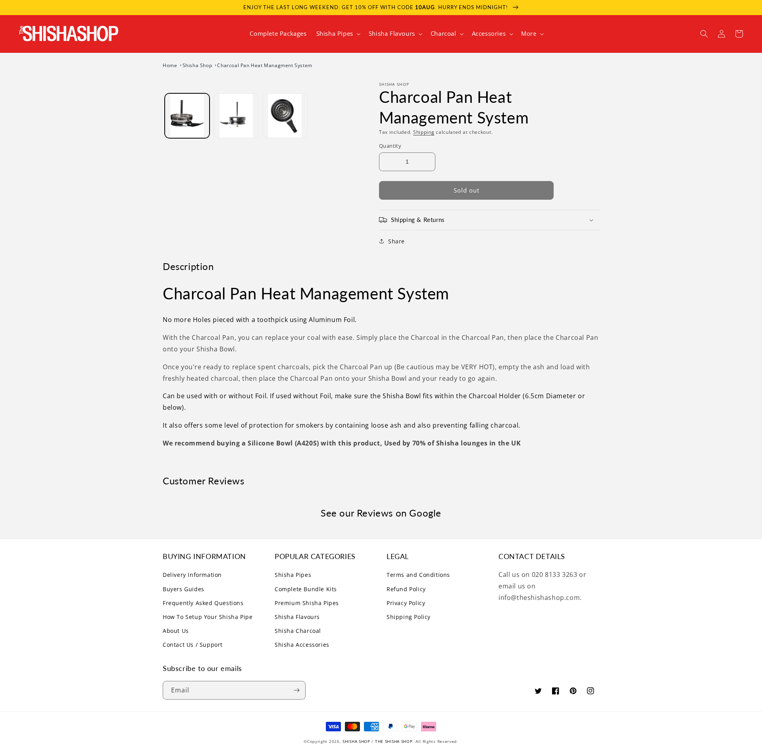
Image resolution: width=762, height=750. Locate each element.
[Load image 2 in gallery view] (236, 115)
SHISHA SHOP (356, 741)
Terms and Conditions (418, 574)
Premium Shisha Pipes (307, 603)
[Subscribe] (296, 690)
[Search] (704, 33)
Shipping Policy (409, 617)
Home (171, 65)
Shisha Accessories (302, 644)
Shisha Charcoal (298, 630)
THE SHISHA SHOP (394, 741)
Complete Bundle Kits (306, 589)
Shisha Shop (198, 65)
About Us (176, 630)
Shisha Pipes (293, 574)
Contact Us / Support (193, 644)
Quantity (390, 145)
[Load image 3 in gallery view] (285, 115)
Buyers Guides (183, 589)
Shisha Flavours (297, 617)
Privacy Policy (406, 603)
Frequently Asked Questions (203, 603)
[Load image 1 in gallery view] (187, 115)
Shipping (424, 132)
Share (396, 241)
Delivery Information (192, 574)
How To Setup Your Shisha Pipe (207, 617)
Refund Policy (406, 589)
